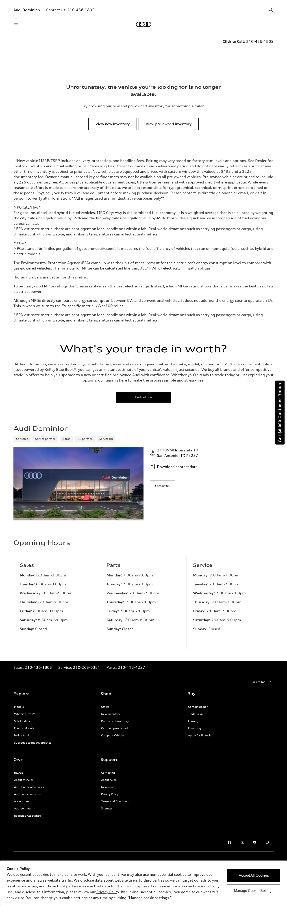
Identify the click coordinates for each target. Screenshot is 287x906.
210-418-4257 (131, 667)
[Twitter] (242, 842)
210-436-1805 (81, 10)
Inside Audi (21, 735)
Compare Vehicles (113, 735)
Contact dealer (198, 706)
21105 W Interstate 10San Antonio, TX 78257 (177, 453)
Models (19, 706)
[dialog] (143, 883)
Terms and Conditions (115, 801)
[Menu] (17, 24)
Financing (194, 728)
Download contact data (177, 466)
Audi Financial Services (29, 787)
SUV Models (22, 721)
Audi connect (22, 808)
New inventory (110, 714)
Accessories (21, 801)
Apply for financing (200, 735)
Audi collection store (27, 794)
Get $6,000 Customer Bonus (280, 412)
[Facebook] (229, 842)
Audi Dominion (26, 10)
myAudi (19, 772)
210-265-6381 (86, 667)
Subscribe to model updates (32, 742)
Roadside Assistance (27, 815)
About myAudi (23, 779)
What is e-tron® (24, 714)
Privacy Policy (110, 794)
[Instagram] (267, 842)
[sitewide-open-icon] (271, 10)
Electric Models (24, 728)
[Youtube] (254, 842)
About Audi (108, 779)
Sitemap (106, 808)
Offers (105, 706)
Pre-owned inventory (115, 721)
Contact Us (108, 772)
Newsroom (108, 787)
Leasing (193, 721)
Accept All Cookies (254, 875)
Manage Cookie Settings (253, 891)
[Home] (143, 24)
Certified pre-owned (114, 728)
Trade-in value (197, 714)
